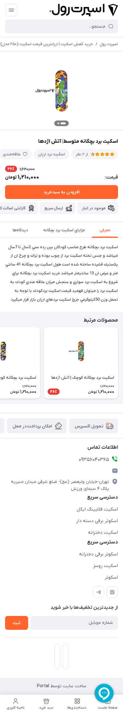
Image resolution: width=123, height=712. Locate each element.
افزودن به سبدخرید (61, 192)
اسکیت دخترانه (103, 532)
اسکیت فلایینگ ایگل (97, 509)
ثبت (16, 623)
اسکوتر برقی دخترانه (98, 554)
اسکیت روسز (105, 566)
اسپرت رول (109, 44)
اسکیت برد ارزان (51, 154)
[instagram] (112, 592)
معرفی (105, 230)
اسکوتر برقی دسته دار (97, 521)
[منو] (11, 10)
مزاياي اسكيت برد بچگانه (64, 230)
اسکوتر (111, 577)
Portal (43, 686)
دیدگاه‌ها (20, 230)
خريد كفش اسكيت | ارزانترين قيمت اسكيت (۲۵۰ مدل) (46, 44)
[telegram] (98, 592)
